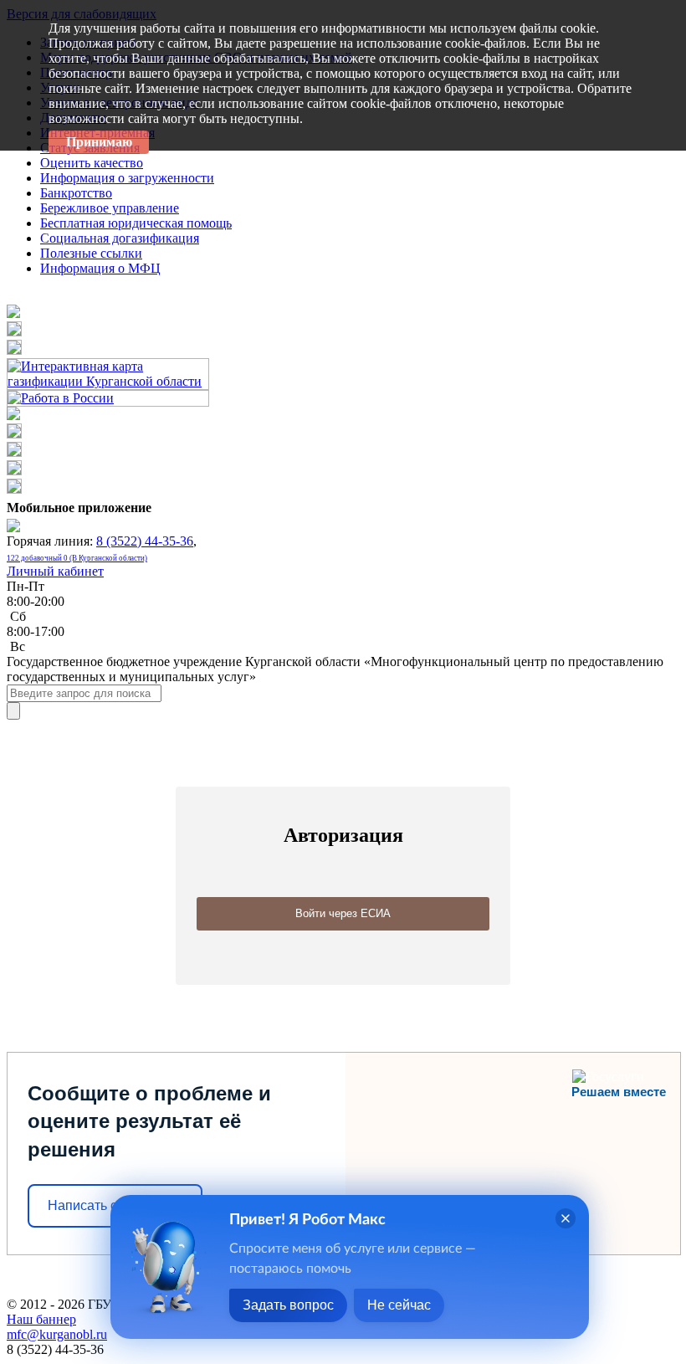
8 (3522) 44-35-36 (144, 541)
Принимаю (99, 142)
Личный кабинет (55, 571)
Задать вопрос (288, 1305)
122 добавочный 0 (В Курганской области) (77, 558)
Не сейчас (399, 1305)
